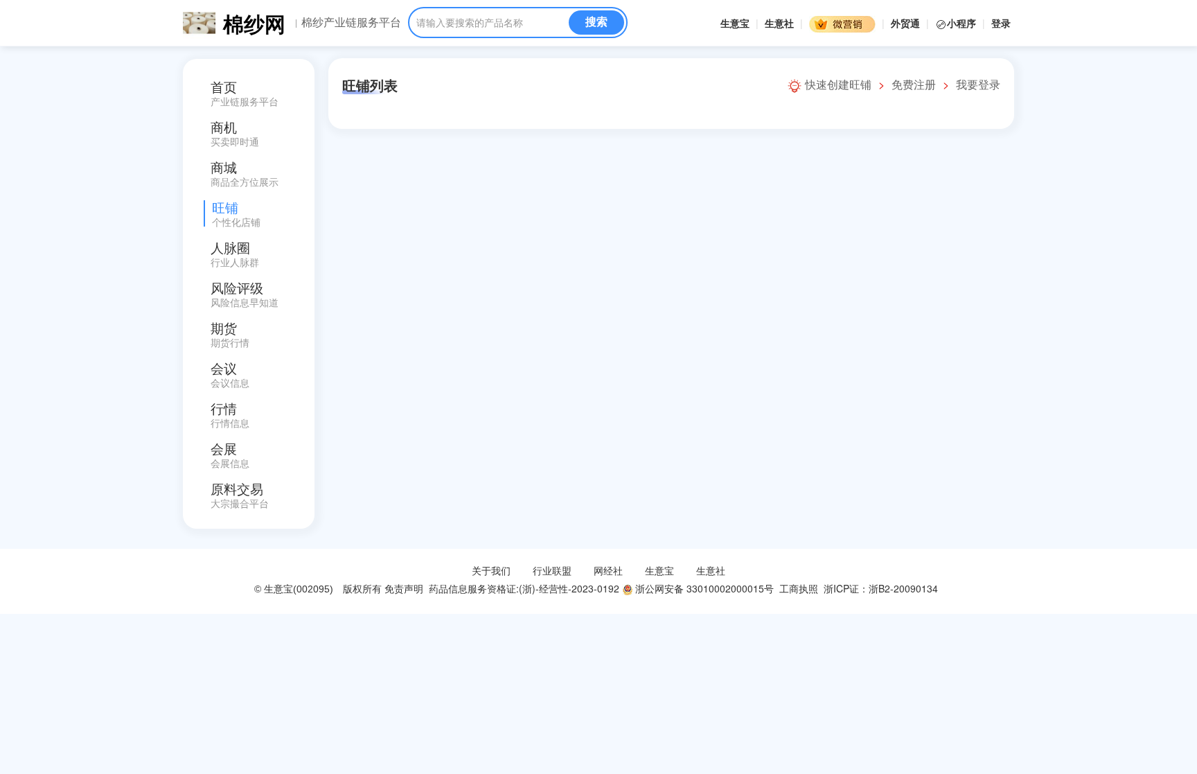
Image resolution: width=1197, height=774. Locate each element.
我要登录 (978, 84)
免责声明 (403, 588)
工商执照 (798, 588)
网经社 (608, 570)
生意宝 (735, 23)
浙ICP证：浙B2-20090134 (882, 588)
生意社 (779, 23)
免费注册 (914, 84)
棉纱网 (254, 23)
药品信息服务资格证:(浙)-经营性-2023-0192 (522, 588)
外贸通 (905, 23)
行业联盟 (552, 570)
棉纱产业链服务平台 (351, 22)
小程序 (963, 23)
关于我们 (491, 570)
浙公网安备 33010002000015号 (703, 588)
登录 (1001, 23)
